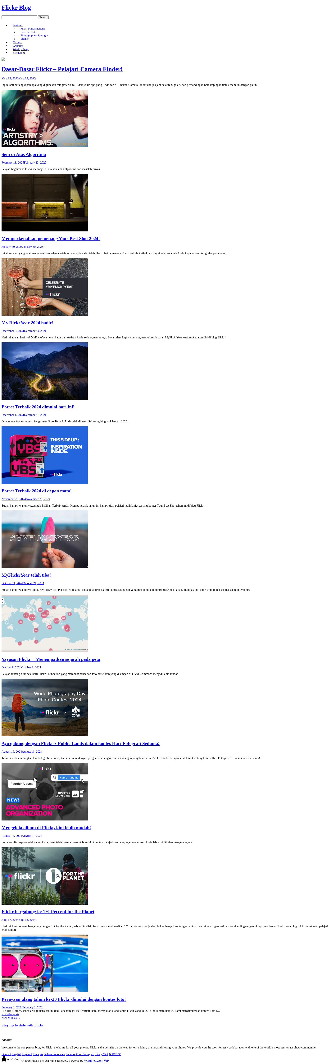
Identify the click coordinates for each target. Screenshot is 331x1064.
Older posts (10, 1014)
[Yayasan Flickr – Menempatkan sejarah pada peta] (45, 651)
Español (27, 1054)
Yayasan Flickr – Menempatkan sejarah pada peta (51, 659)
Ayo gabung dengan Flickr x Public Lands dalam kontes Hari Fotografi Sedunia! (81, 743)
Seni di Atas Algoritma (24, 154)
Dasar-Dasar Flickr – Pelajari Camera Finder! (62, 69)
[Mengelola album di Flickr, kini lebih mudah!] (45, 819)
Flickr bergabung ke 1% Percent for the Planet (48, 911)
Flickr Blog (16, 7)
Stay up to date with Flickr (23, 1025)
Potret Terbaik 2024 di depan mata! (37, 490)
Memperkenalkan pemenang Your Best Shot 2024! (51, 238)
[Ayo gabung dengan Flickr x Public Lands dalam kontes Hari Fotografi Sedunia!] (45, 735)
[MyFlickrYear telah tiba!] (45, 567)
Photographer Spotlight (34, 35)
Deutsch (6, 1054)
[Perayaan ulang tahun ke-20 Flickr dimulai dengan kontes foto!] (45, 991)
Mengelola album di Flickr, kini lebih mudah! (46, 827)
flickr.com (19, 52)
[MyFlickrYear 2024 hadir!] (45, 314)
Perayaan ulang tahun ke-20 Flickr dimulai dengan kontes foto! (64, 999)
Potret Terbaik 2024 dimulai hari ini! (38, 406)
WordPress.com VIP (96, 1060)
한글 (78, 1054)
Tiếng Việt (101, 1054)
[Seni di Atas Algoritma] (45, 146)
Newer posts (11, 1017)
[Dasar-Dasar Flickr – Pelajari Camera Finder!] (3, 59)
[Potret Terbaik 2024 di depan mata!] (45, 482)
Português (88, 1054)
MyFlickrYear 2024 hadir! (27, 322)
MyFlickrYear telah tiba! (26, 575)
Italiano (70, 1054)
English (16, 1054)
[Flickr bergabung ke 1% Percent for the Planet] (45, 903)
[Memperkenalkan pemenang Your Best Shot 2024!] (45, 230)
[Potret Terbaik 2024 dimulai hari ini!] (45, 398)
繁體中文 (115, 1054)
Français (38, 1054)
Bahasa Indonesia (54, 1054)
